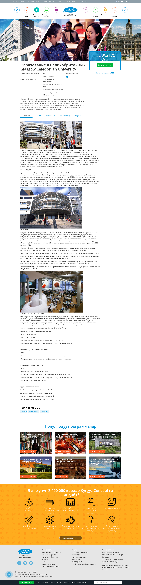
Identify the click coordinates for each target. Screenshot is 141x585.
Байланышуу (82, 1)
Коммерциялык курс (34, 1)
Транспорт (76, 555)
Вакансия (60, 1)
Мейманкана (76, 550)
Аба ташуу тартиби (18, 1)
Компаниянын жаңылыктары (112, 555)
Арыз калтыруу (71, 1)
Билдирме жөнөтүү (104, 65)
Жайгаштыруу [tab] (50, 116)
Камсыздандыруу (48, 564)
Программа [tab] (26, 116)
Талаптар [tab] (38, 116)
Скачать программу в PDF (105, 73)
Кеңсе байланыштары (110, 552)
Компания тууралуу (48, 1)
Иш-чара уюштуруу (79, 557)
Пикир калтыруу (108, 550)
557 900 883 (84, 582)
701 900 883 (56, 582)
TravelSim (45, 559)
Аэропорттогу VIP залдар (51, 552)
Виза (44, 562)
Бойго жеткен (34, 412)
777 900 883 (70, 582)
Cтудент (24, 412)
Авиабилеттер (47, 550)
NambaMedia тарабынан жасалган (84, 564)
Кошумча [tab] (77, 116)
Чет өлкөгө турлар (49, 555)
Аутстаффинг (77, 562)
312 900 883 (42, 582)
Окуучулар (44, 412)
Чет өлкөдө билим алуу (50, 557)
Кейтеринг (76, 559)
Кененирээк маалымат (70, 538)
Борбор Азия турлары (80, 552)
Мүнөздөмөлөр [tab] (65, 116)
